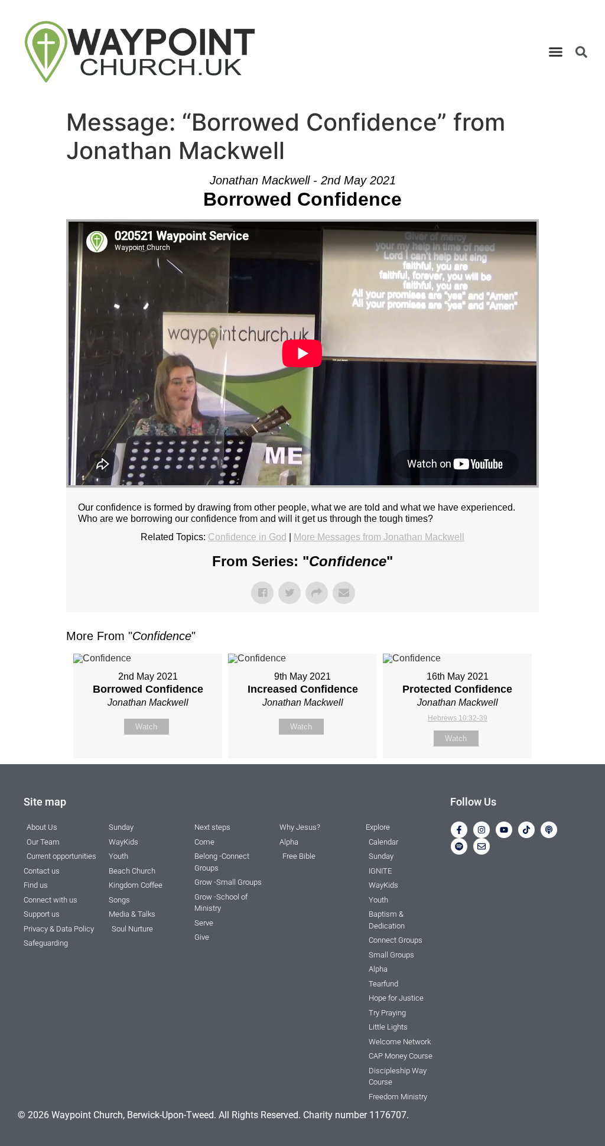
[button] (556, 52)
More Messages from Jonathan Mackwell (379, 537)
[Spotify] (459, 846)
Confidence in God (247, 537)
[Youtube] (504, 830)
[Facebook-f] (459, 830)
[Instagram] (481, 830)
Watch (146, 726)
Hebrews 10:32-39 (457, 718)
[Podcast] (549, 830)
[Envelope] (481, 846)
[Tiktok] (526, 830)
